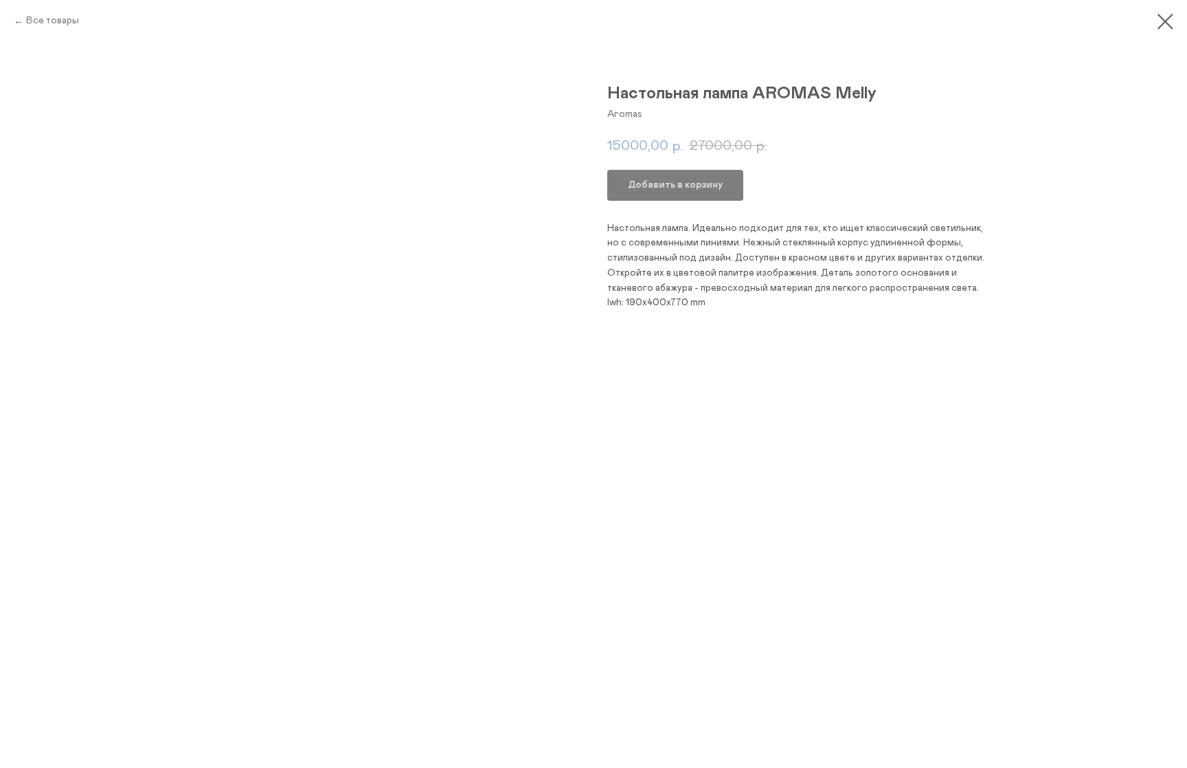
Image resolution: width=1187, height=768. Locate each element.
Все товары (52, 20)
